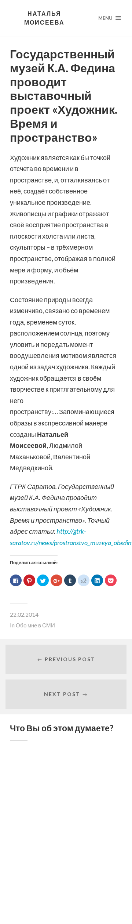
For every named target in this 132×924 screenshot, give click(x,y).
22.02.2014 (24, 614)
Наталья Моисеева (44, 18)
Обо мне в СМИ (35, 625)
